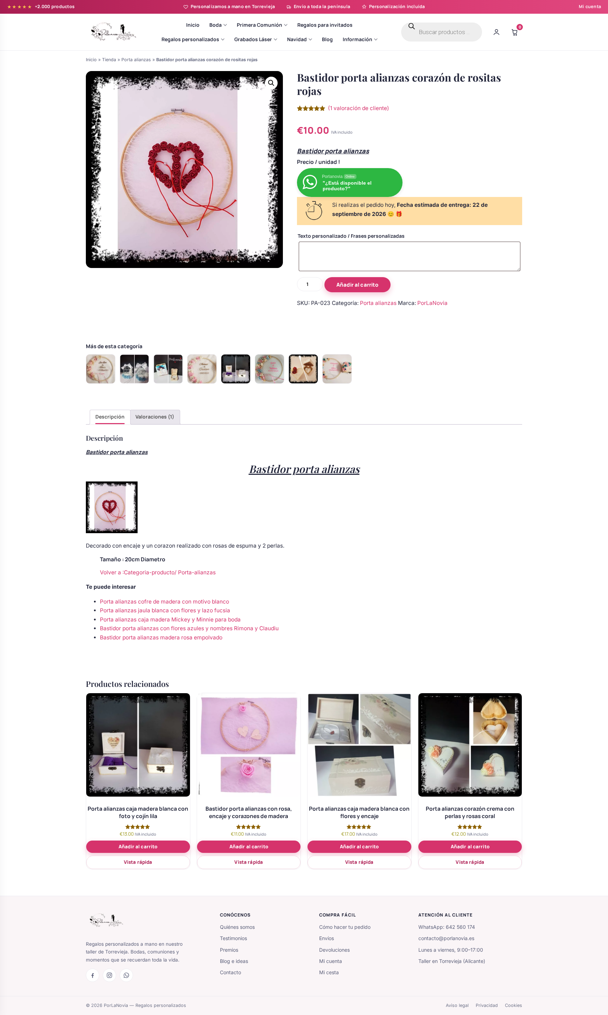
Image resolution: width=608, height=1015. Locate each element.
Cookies (513, 1005)
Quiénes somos (237, 927)
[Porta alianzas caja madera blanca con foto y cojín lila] (236, 369)
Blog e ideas (234, 961)
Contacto (230, 972)
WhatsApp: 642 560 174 (446, 927)
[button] (271, 83)
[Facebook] (92, 975)
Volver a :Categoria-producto (137, 572)
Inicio (91, 59)
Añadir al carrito (357, 284)
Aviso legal (457, 1005)
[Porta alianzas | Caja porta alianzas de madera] (168, 369)
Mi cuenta (590, 6)
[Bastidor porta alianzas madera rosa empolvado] (100, 369)
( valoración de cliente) (358, 108)
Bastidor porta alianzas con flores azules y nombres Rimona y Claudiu (189, 628)
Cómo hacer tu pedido (344, 927)
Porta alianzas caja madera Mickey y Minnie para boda (170, 619)
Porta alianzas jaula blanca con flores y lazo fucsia (165, 610)
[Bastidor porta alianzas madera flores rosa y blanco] (202, 369)
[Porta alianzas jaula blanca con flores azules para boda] (134, 369)
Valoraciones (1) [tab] (154, 416)
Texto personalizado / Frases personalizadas (351, 235)
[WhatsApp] (126, 975)
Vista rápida (138, 862)
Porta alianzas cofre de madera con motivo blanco (164, 601)
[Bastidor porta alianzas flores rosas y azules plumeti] (269, 369)
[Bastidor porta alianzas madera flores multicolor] (337, 369)
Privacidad (487, 1005)
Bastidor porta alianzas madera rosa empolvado (161, 637)
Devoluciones (334, 950)
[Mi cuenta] (496, 32)
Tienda (109, 59)
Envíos (326, 938)
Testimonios (233, 938)
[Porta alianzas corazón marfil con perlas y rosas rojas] (303, 369)
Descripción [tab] (110, 416)
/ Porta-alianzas (195, 572)
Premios (229, 950)
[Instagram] (109, 975)
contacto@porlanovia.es (446, 938)
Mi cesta (329, 972)
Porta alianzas (136, 59)
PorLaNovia (432, 303)
